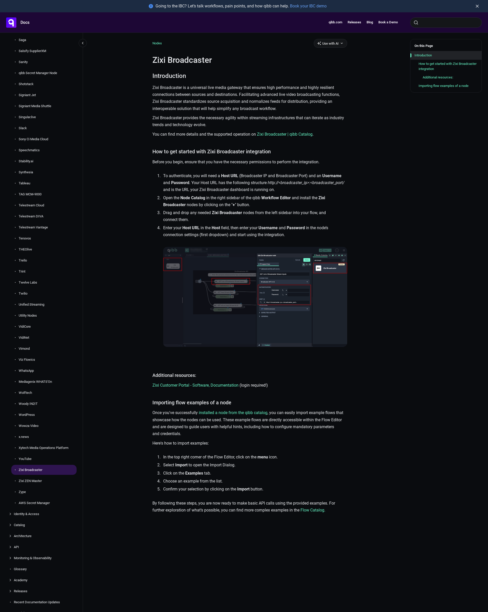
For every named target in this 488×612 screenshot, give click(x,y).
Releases (354, 22)
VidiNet (24, 337)
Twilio (23, 293)
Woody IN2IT (28, 404)
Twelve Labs (28, 282)
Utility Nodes (28, 315)
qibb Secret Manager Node (38, 73)
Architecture (23, 536)
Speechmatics (29, 150)
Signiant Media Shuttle (35, 106)
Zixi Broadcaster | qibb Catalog (285, 134)
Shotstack (26, 84)
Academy (20, 580)
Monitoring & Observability (32, 558)
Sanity (23, 62)
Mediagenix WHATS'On (35, 382)
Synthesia (26, 172)
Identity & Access (26, 514)
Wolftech (25, 393)
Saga (22, 40)
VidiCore (25, 326)
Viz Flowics (27, 360)
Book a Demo (388, 22)
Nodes (157, 43)
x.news (24, 437)
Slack (23, 128)
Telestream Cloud (31, 205)
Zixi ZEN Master (30, 481)
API (16, 547)
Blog (370, 22)
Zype (22, 492)
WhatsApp (26, 371)
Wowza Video (28, 426)
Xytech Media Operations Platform (43, 448)
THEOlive (25, 249)
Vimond (24, 348)
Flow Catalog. (312, 510)
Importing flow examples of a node (444, 86)
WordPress (27, 415)
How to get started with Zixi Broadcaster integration (447, 66)
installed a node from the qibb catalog (233, 412)
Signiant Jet (27, 95)
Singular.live (27, 117)
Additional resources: (438, 77)
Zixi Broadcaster (30, 470)
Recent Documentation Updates (37, 602)
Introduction (423, 55)
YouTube (25, 459)
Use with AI (330, 43)
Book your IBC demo (308, 6)
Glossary (20, 569)
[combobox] (446, 22)
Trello (23, 260)
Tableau (24, 183)
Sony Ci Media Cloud (33, 139)
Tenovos (25, 238)
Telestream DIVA (31, 216)
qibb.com (335, 22)
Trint (22, 271)
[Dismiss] (477, 6)
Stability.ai (26, 161)
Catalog (19, 525)
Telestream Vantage (33, 227)
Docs (24, 22)
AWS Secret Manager (34, 503)
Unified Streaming (31, 304)
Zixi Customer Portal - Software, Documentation (195, 385)
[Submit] (416, 22)
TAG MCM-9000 (30, 194)
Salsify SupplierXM (32, 51)
